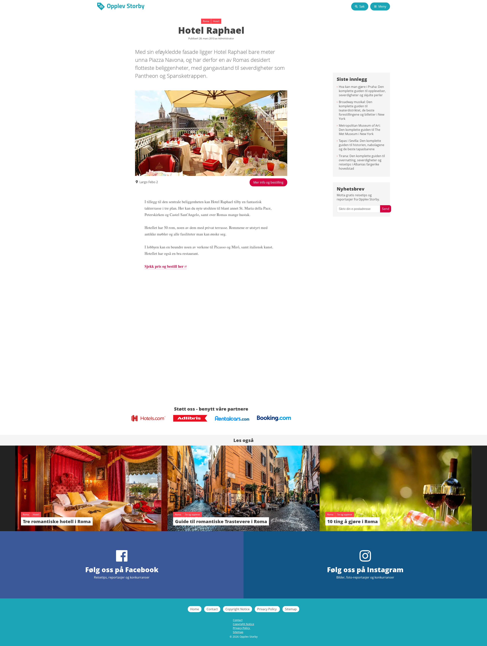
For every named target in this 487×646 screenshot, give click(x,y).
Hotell (216, 21)
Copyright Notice (237, 609)
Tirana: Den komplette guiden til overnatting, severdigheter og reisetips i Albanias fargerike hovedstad (362, 162)
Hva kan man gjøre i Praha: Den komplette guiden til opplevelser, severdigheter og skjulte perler (362, 91)
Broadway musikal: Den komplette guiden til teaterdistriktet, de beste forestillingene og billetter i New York (361, 110)
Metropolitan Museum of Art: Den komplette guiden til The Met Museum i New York (359, 129)
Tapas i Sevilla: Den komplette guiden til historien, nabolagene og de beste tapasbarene (361, 145)
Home (194, 609)
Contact (212, 609)
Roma (206, 21)
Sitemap (291, 609)
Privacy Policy (267, 609)
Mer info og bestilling (268, 182)
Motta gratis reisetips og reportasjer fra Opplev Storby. (358, 197)
